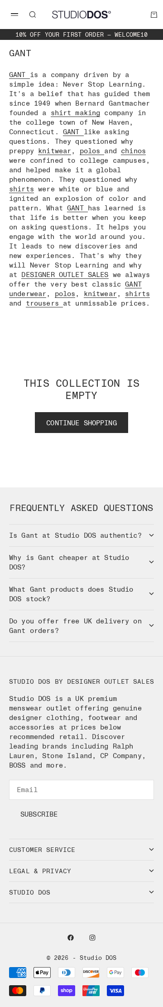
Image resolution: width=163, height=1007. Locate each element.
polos (92, 150)
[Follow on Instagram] (92, 937)
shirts (21, 188)
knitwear (54, 150)
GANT (17, 74)
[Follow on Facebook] (70, 937)
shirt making (76, 112)
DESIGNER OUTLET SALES (64, 274)
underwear (27, 293)
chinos (133, 150)
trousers (44, 302)
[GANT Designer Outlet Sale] (28, 74)
